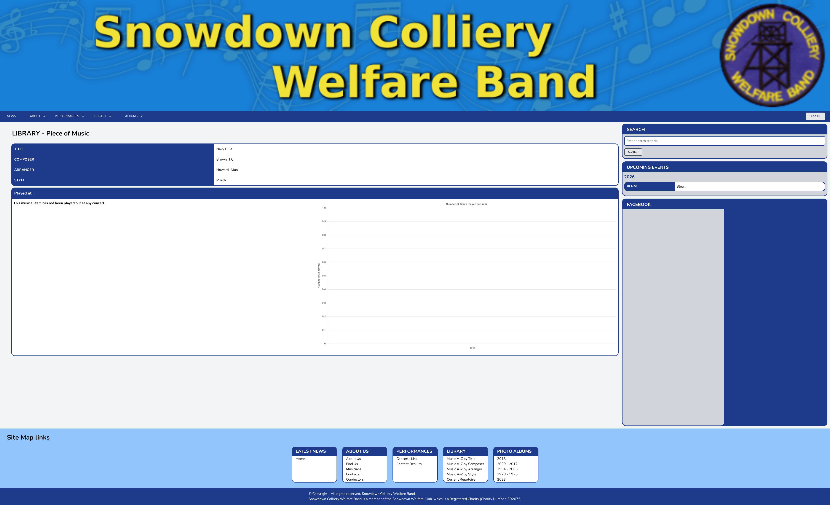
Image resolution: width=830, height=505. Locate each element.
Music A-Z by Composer (465, 464)
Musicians (353, 469)
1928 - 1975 (507, 474)
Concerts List (406, 458)
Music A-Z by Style (461, 474)
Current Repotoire (461, 479)
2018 (501, 458)
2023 (501, 479)
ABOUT (35, 116)
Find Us (352, 464)
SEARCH (633, 152)
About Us (353, 458)
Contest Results (409, 464)
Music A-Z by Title (461, 458)
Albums (131, 116)
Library (100, 116)
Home (300, 458)
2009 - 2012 (507, 464)
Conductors (355, 479)
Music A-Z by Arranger (464, 469)
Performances (67, 116)
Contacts (353, 474)
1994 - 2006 (507, 469)
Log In (815, 116)
